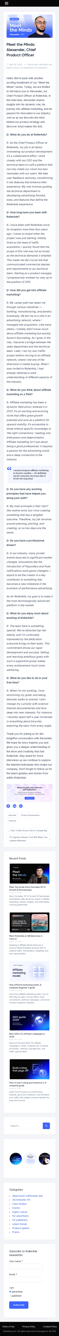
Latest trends (19, 1224)
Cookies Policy (50, 1326)
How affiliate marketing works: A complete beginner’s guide (25, 986)
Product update (20, 1228)
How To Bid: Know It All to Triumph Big (29, 831)
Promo (15, 1232)
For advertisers (27, 68)
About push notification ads (39, 64)
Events (16, 1208)
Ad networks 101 (21, 1199)
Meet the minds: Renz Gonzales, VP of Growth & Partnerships (27, 888)
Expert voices (12, 68)
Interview (12, 815)
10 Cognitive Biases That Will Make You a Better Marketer (28, 839)
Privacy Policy (29, 1326)
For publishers (41, 68)
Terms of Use (8, 1326)
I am (11, 1287)
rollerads (12, 821)
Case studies (19, 1204)
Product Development (30, 815)
